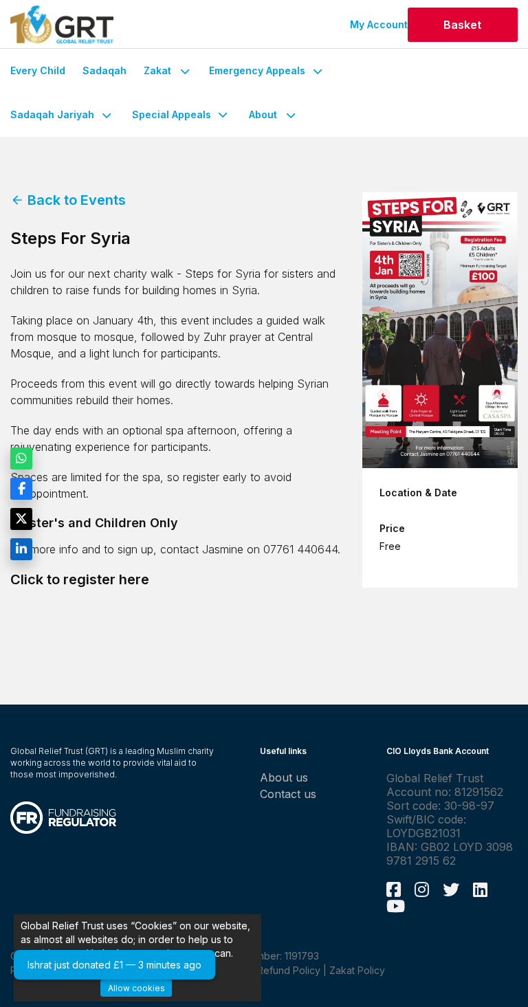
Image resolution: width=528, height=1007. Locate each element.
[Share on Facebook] (21, 489)
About (263, 114)
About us (284, 777)
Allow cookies (136, 988)
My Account (379, 24)
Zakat (157, 70)
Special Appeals (171, 114)
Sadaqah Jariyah (52, 114)
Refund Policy (288, 970)
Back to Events (68, 200)
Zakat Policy (357, 970)
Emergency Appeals (257, 70)
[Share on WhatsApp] (21, 458)
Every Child (37, 70)
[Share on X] (21, 519)
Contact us (288, 794)
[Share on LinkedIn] (21, 549)
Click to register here (79, 579)
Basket (462, 25)
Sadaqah (104, 70)
